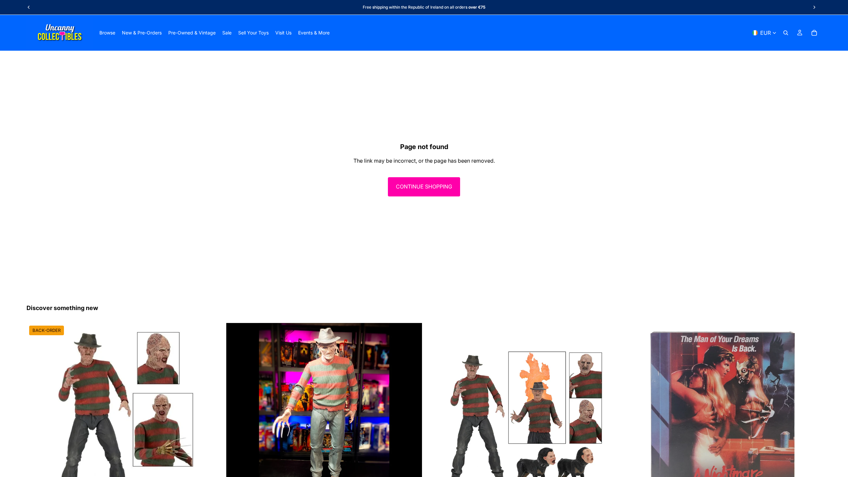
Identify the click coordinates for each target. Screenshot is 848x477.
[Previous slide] (29, 7)
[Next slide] (814, 7)
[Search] (785, 33)
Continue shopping (424, 186)
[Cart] (814, 33)
